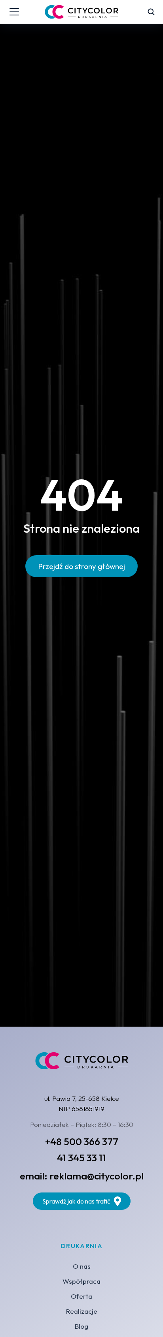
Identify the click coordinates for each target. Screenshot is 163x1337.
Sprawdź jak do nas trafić (76, 1201)
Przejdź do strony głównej (81, 566)
